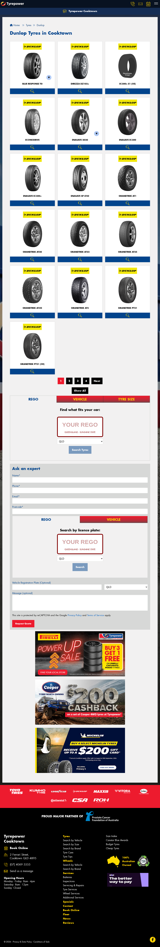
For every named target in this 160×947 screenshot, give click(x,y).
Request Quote (23, 623)
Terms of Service (95, 615)
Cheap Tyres (112, 848)
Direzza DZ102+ (80, 83)
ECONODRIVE (32, 140)
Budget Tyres (112, 844)
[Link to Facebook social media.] (153, 939)
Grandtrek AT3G (32, 308)
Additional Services (73, 897)
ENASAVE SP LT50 (80, 196)
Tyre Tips (67, 856)
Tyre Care (68, 852)
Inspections (69, 881)
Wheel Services (71, 893)
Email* (16, 496)
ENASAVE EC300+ (32, 196)
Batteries (67, 877)
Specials (68, 901)
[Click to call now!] (133, 4)
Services (68, 873)
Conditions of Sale (41, 941)
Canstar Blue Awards (117, 840)
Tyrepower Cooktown (82, 11)
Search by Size (71, 844)
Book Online (71, 910)
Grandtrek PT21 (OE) (32, 364)
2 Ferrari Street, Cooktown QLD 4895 (23, 856)
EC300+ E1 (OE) (127, 83)
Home (16, 25)
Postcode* (17, 507)
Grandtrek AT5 (80, 308)
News (66, 918)
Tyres (66, 836)
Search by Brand (72, 848)
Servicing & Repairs (73, 885)
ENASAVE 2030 (80, 140)
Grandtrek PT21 (127, 308)
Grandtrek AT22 (80, 252)
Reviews (68, 923)
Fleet (66, 914)
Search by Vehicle (72, 840)
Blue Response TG (32, 83)
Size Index (111, 836)
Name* (16, 475)
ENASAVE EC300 (127, 140)
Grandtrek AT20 (32, 252)
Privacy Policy (75, 615)
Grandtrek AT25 (127, 252)
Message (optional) (22, 593)
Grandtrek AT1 (127, 196)
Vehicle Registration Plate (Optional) (31, 582)
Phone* (16, 486)
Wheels (68, 860)
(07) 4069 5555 (20, 864)
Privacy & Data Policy (22, 941)
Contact (68, 906)
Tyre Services (70, 889)
